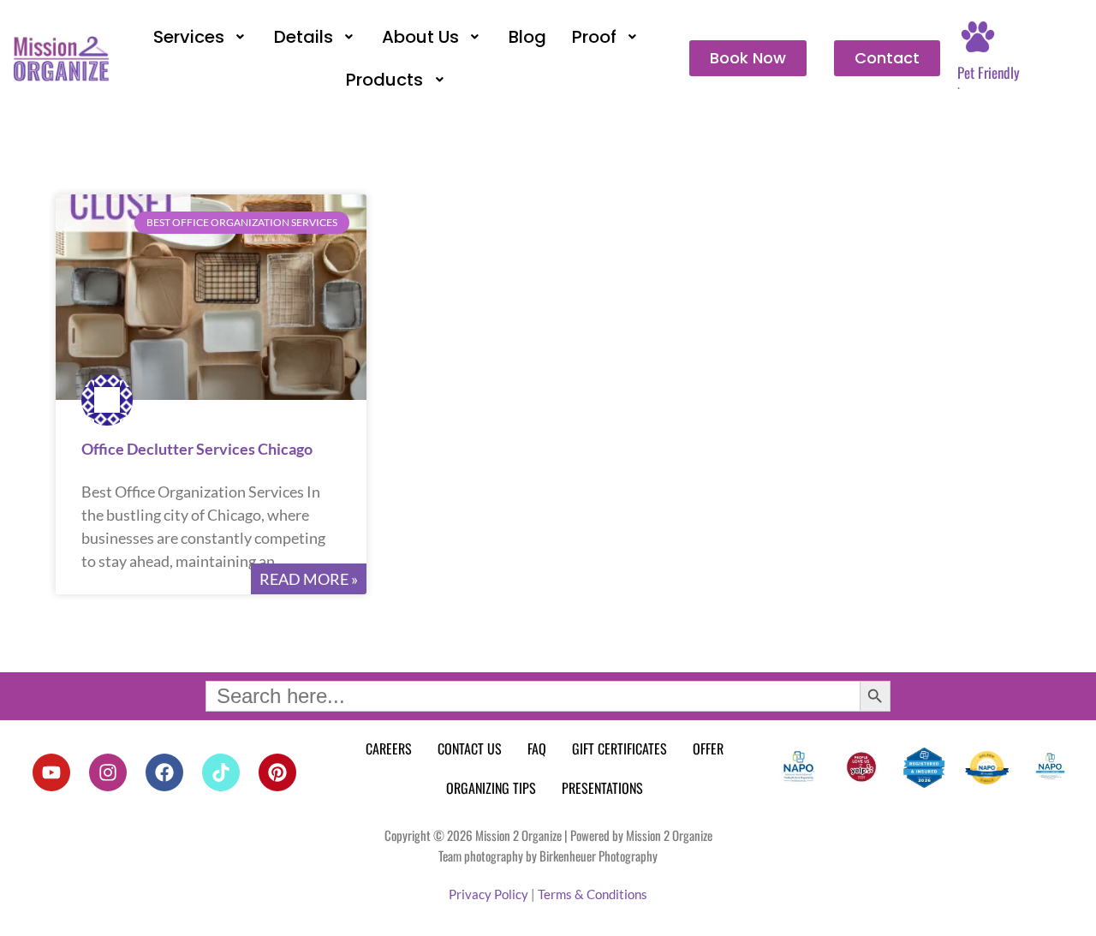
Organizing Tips (491, 788)
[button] (200, 36)
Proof (594, 37)
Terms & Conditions (592, 894)
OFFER (708, 748)
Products (384, 80)
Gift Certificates (619, 748)
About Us (420, 37)
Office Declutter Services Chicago (197, 448)
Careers (389, 748)
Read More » (308, 578)
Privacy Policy (488, 894)
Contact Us (470, 748)
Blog (527, 37)
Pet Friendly (988, 72)
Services (188, 37)
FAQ (536, 748)
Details (303, 37)
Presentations (602, 788)
